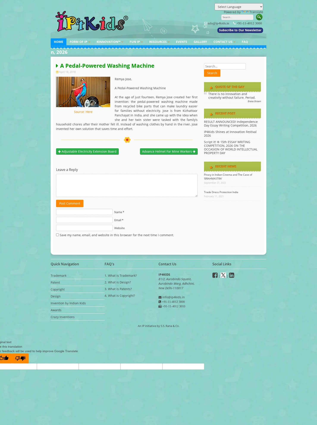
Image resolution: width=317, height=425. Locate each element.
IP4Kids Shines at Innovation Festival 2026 (230, 134)
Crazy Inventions (63, 317)
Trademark (58, 275)
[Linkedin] (231, 276)
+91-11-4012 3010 (173, 306)
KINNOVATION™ (108, 42)
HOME (58, 42)
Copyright (58, 289)
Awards (56, 310)
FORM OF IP (78, 42)
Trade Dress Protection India (221, 192)
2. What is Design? (118, 282)
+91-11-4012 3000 (249, 23)
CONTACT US (222, 42)
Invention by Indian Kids (68, 303)
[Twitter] (223, 276)
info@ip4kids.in (218, 23)
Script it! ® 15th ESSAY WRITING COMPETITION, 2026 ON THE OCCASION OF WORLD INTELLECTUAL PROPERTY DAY (230, 147)
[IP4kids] (93, 34)
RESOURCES (158, 42)
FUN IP (135, 42)
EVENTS (181, 42)
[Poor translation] (20, 358)
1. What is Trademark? (121, 275)
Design (56, 296)
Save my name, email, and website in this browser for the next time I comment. (117, 235)
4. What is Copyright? (120, 296)
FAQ (245, 42)
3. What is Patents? (118, 289)
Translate (256, 12)
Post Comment (69, 203)
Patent (55, 282)
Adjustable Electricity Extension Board (88, 151)
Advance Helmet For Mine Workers (167, 151)
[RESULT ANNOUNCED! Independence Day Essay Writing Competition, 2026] (158, 54)
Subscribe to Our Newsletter (240, 30)
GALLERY (200, 42)
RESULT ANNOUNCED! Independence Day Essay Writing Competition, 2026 (231, 123)
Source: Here (83, 112)
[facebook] (215, 276)
